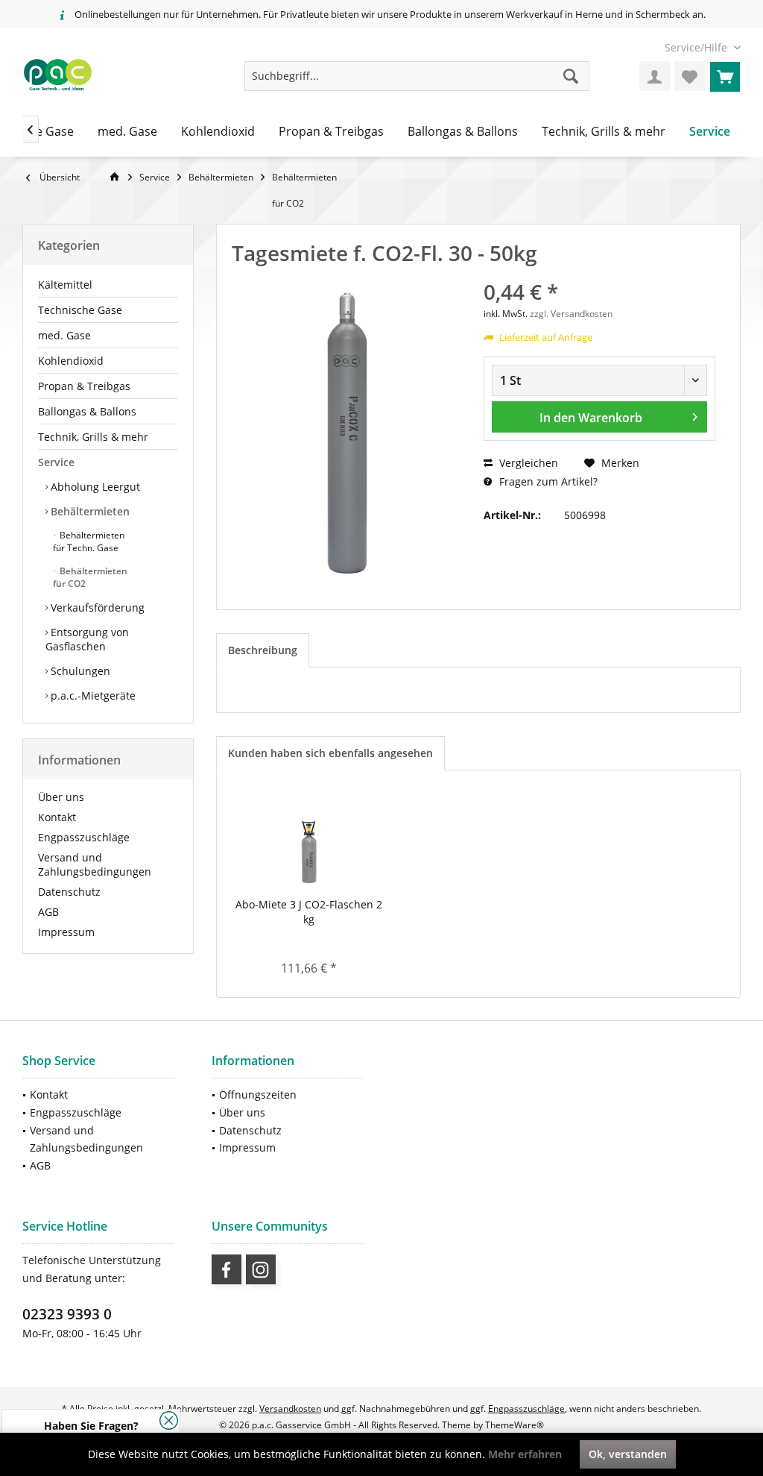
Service (56, 462)
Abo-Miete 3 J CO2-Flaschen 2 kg (308, 911)
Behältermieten (89, 511)
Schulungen (79, 671)
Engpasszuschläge (84, 837)
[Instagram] (261, 1269)
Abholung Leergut (94, 487)
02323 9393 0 (67, 1314)
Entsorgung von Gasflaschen (87, 639)
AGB (48, 912)
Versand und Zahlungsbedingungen (94, 864)
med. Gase (64, 335)
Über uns (61, 797)
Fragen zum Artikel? (547, 481)
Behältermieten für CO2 (90, 577)
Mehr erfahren (525, 1454)
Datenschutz (69, 892)
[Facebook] (226, 1269)
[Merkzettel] (690, 76)
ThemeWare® (514, 1425)
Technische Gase (80, 310)
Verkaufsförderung (96, 607)
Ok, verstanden (628, 1454)
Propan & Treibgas (84, 386)
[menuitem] (697, 47)
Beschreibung (262, 650)
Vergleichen (527, 463)
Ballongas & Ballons (87, 411)
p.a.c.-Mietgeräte (92, 695)
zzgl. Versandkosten (571, 313)
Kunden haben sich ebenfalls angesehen (330, 753)
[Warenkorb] (725, 76)
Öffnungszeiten (258, 1094)
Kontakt (57, 817)
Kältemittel (65, 284)
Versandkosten (290, 1408)
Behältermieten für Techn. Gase (88, 541)
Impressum (66, 932)
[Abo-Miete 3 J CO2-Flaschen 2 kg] (309, 837)
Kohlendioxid (71, 361)
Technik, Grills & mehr (93, 437)
